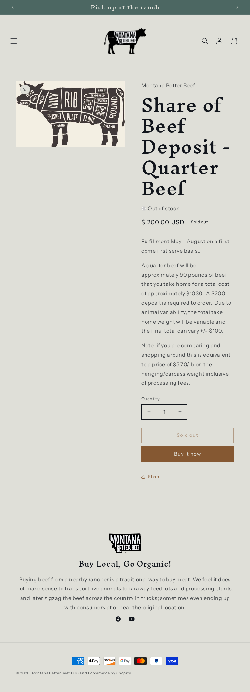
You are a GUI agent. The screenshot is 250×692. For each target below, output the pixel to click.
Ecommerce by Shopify (109, 673)
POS (75, 673)
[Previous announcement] (13, 7)
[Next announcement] (237, 7)
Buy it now (187, 454)
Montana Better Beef (51, 673)
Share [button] (154, 476)
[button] (14, 41)
